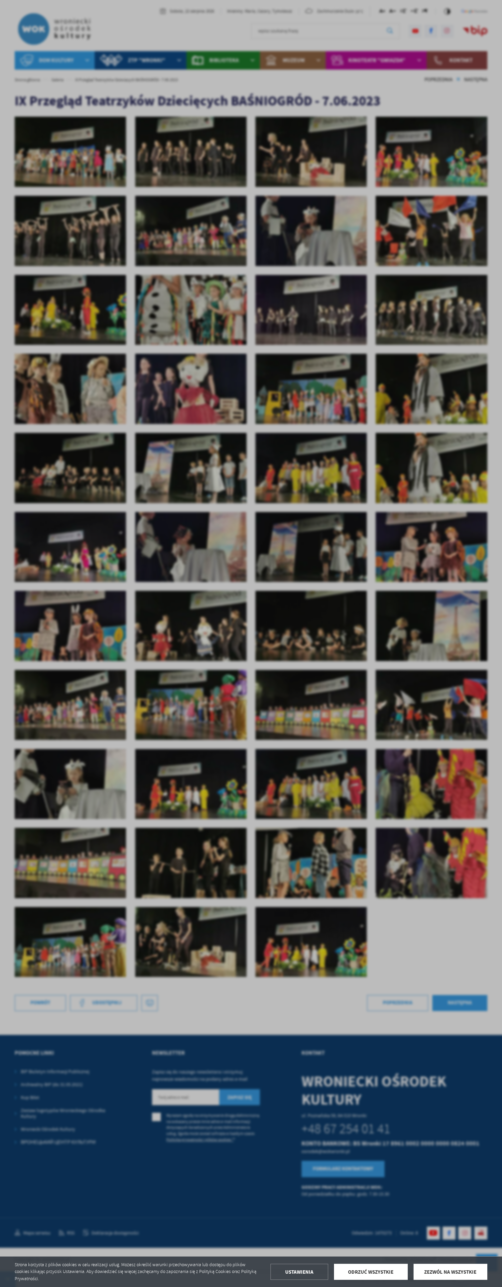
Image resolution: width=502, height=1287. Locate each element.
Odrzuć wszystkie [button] (370, 1272)
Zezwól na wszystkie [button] (450, 1272)
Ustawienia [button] (299, 1272)
